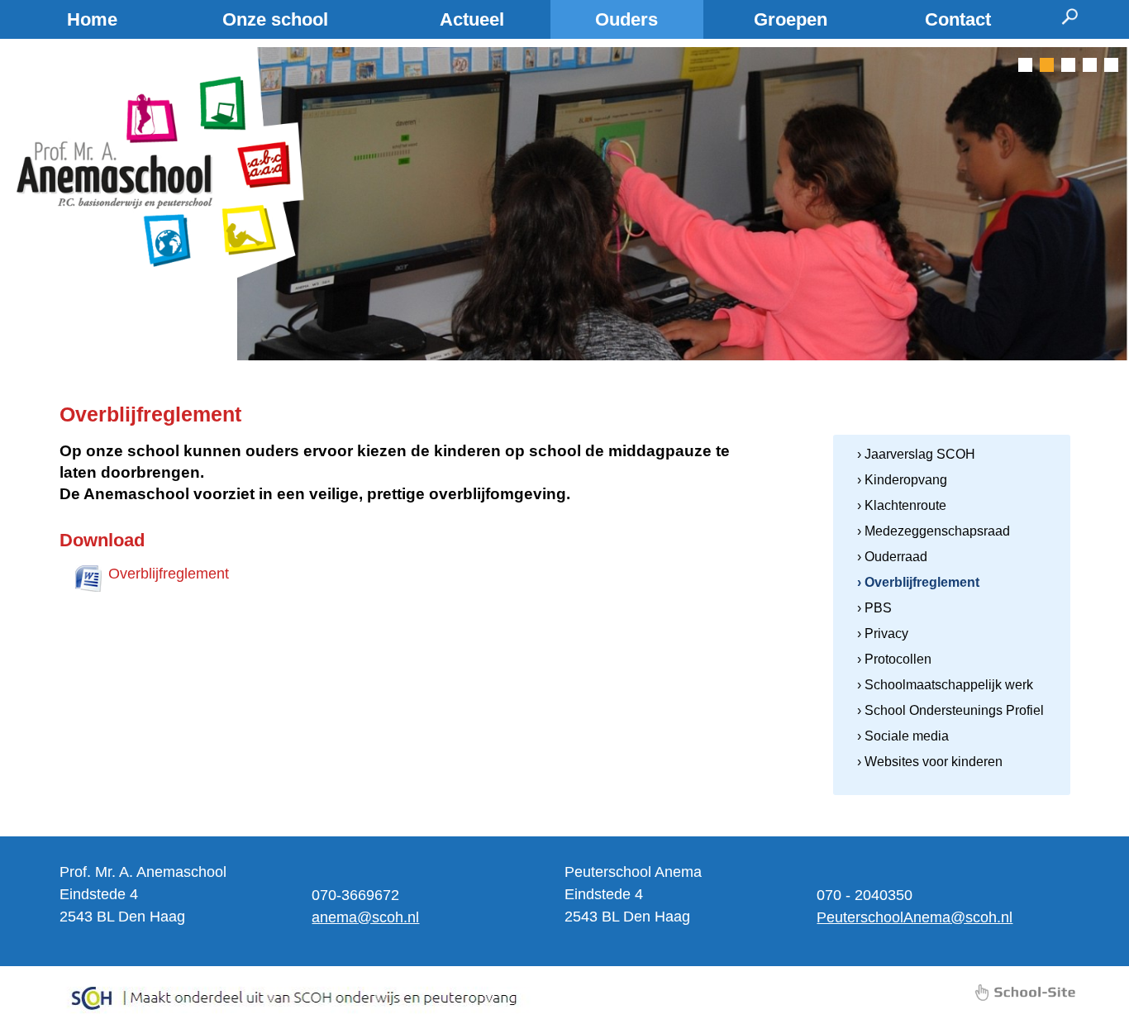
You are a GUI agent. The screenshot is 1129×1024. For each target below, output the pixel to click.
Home (92, 19)
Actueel (472, 19)
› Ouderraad (892, 557)
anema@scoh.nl (365, 917)
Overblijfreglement (168, 573)
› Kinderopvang (902, 480)
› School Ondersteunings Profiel (950, 710)
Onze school (275, 19)
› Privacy (882, 633)
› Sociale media (903, 736)
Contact (958, 19)
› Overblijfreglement (918, 582)
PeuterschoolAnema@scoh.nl (914, 917)
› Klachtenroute (901, 505)
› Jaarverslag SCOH (916, 454)
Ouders (626, 19)
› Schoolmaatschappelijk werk (945, 685)
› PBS (874, 608)
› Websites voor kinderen (930, 762)
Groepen (790, 19)
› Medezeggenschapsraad (933, 531)
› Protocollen (894, 659)
